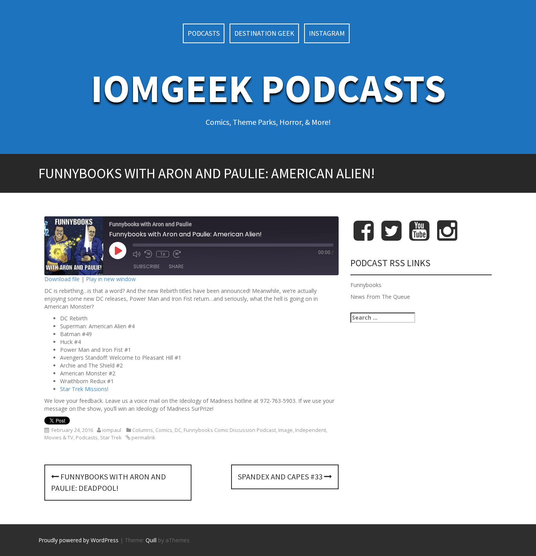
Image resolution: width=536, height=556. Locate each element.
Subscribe (146, 266)
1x (162, 254)
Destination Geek (264, 33)
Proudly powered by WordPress (78, 540)
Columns (142, 429)
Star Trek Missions (83, 389)
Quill (151, 540)
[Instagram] (447, 237)
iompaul (111, 429)
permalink (142, 437)
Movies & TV (58, 437)
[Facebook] (364, 237)
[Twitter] (391, 237)
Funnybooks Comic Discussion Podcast (230, 429)
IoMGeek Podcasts (268, 88)
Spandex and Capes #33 (281, 476)
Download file (62, 279)
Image (285, 429)
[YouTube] (419, 237)
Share (176, 266)
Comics (163, 429)
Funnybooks (365, 285)
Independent (310, 429)
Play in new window (111, 279)
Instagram (327, 33)
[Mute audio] (136, 254)
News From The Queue (380, 296)
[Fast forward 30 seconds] (177, 254)
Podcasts (204, 33)
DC (178, 429)
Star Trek (111, 437)
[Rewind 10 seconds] (148, 254)
